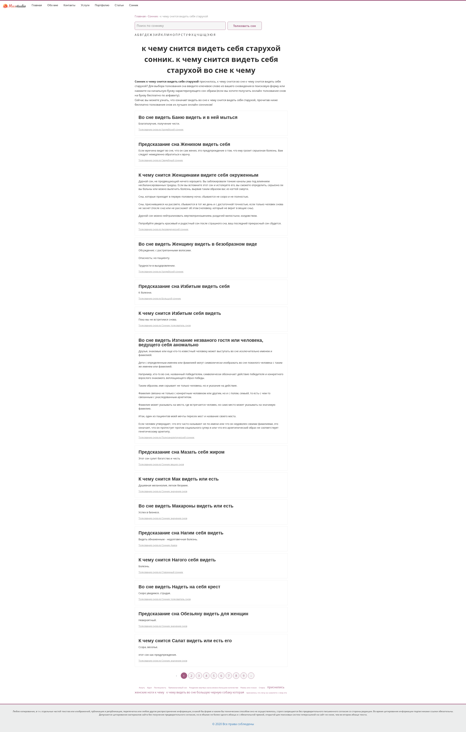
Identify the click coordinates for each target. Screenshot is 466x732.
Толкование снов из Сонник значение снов (163, 491)
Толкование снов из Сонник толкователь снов (165, 325)
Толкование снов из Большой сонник (160, 298)
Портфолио (102, 5)
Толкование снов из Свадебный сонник (161, 160)
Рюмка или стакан (248, 687)
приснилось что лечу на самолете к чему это (266, 692)
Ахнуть (142, 687)
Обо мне (52, 5)
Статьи (119, 5)
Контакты (69, 5)
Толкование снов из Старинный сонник (161, 572)
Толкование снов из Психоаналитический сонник (166, 437)
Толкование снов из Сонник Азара (158, 545)
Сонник (133, 5)
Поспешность (160, 687)
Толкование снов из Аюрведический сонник (163, 229)
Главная (37, 5)
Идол (149, 687)
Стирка (262, 687)
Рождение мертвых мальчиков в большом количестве (213, 687)
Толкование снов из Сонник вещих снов (161, 464)
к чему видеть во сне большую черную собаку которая (205, 692)
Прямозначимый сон (177, 687)
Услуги (85, 5)
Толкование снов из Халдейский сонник (161, 129)
